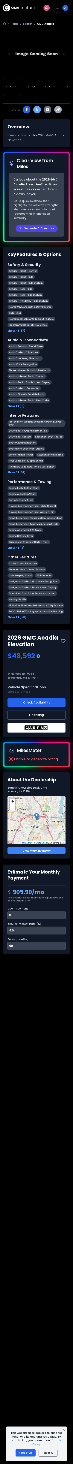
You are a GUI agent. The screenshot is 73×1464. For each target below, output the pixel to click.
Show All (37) (16, 331)
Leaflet (28, 842)
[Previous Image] (9, 54)
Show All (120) (16, 617)
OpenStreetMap (44, 842)
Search (28, 24)
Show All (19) (16, 406)
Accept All (26, 1453)
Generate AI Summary (39, 228)
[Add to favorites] (63, 641)
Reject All (48, 1453)
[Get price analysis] (38, 656)
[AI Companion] (46, 8)
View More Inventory (37, 851)
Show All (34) (16, 472)
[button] (36, 816)
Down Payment (17, 908)
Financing (36, 715)
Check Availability (36, 702)
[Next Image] (64, 54)
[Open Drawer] (61, 8)
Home (14, 24)
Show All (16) (16, 548)
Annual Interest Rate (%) (24, 924)
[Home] (4, 23)
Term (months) (17, 939)
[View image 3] (51, 87)
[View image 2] (31, 87)
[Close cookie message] (64, 1430)
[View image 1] (12, 87)
